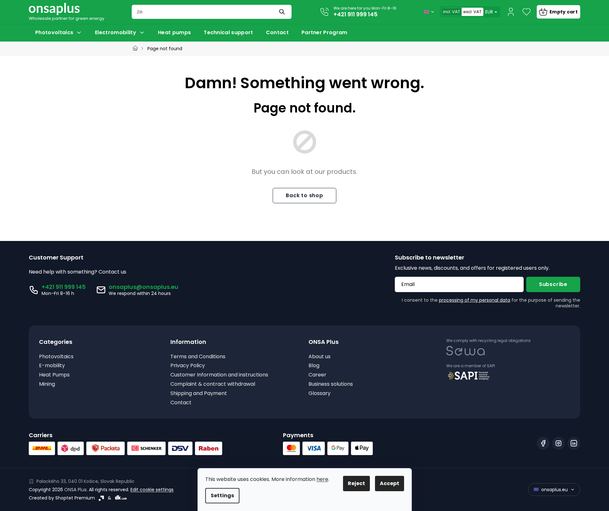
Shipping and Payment (198, 393)
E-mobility (52, 365)
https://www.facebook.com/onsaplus (543, 443)
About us (319, 356)
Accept (389, 483)
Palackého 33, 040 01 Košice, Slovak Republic (85, 481)
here (322, 479)
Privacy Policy (187, 365)
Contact (180, 402)
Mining (47, 384)
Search (282, 12)
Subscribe (553, 284)
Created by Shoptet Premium (62, 498)
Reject (356, 483)
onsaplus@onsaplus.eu (143, 286)
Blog (313, 365)
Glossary (319, 393)
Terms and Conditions (197, 356)
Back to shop (304, 195)
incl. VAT (451, 12)
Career (317, 375)
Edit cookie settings (152, 489)
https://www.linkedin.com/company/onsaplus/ (573, 443)
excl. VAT (472, 12)
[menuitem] (59, 33)
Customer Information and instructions (219, 375)
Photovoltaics (56, 356)
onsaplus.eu (554, 489)
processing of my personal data (474, 300)
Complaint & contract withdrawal (212, 384)
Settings (222, 495)
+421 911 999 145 (355, 14)
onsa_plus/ (558, 443)
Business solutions (330, 384)
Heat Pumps (54, 375)
